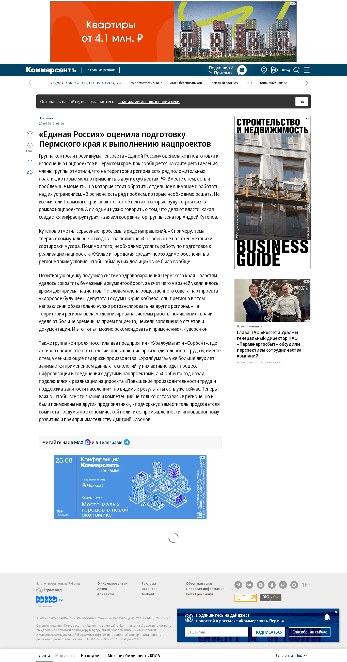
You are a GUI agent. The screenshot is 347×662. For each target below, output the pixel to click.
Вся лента (284, 655)
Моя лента (65, 655)
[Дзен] (260, 585)
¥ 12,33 (86, 82)
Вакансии (149, 588)
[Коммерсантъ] (51, 70)
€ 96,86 (71, 82)
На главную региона (101, 69)
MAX (78, 442)
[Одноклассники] (272, 585)
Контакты (105, 594)
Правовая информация (205, 588)
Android (148, 594)
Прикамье (46, 118)
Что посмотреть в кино (146, 82)
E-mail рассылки (199, 594)
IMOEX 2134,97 (107, 82)
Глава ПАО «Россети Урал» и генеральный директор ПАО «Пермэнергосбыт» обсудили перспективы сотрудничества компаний (269, 344)
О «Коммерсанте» (112, 583)
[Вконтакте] (249, 585)
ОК (301, 101)
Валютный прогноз (224, 82)
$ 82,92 (55, 82)
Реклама (149, 583)
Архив (102, 588)
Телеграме (110, 442)
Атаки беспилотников (186, 82)
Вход (286, 70)
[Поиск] (297, 70)
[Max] (294, 585)
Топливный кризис (273, 82)
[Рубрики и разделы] (307, 70)
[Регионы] (264, 70)
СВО (248, 82)
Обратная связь (199, 583)
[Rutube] (283, 585)
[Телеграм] (238, 585)
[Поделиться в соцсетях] (30, 172)
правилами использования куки (149, 101)
